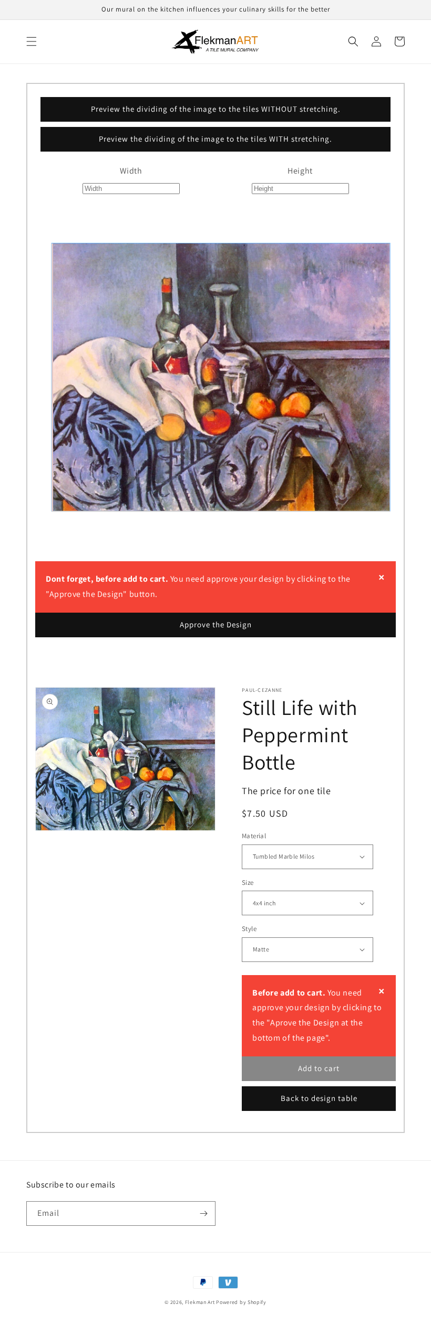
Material (254, 835)
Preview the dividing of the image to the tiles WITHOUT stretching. (216, 109)
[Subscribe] (203, 1213)
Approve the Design (216, 624)
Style (249, 928)
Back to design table (319, 1098)
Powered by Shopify (241, 1302)
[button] (31, 41)
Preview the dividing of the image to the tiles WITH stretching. (215, 139)
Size (248, 882)
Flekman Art (200, 1302)
